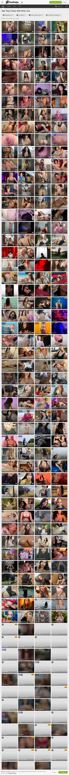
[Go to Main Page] (12, 2)
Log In (64, 2)
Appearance (8, 15)
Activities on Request (53, 15)
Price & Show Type (36, 15)
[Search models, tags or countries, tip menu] (66, 6)
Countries (21, 15)
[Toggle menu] (2, 2)
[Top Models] (22, 2)
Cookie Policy (12, 773)
